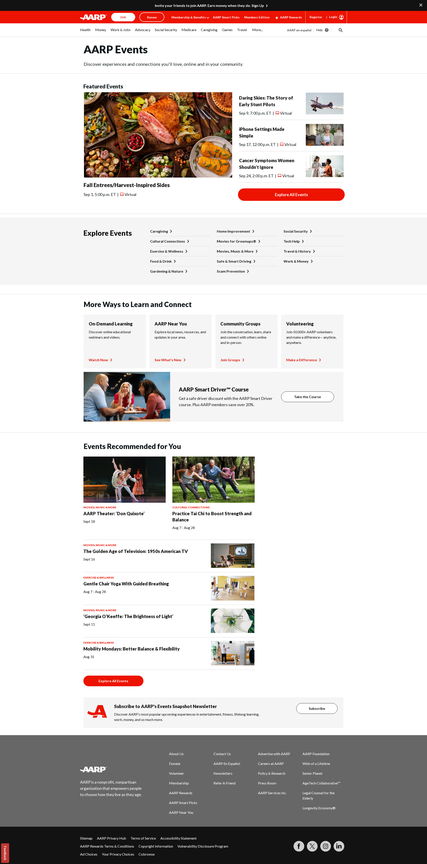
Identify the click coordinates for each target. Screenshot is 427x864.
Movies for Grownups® (236, 241)
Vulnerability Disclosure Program (202, 846)
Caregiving (159, 231)
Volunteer (176, 773)
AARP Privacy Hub (111, 838)
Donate (174, 763)
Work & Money (296, 261)
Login (333, 17)
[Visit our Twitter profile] (312, 846)
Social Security (296, 231)
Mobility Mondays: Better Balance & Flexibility (131, 648)
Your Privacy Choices (118, 854)
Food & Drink (161, 261)
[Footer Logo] (111, 769)
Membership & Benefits (188, 17)
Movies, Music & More (235, 251)
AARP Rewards (291, 17)
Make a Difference (301, 360)
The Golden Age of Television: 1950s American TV (135, 551)
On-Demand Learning (111, 323)
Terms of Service (143, 838)
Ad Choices (88, 854)
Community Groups (240, 323)
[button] (340, 30)
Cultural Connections (167, 241)
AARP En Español (227, 763)
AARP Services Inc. (272, 793)
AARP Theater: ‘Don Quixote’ (114, 513)
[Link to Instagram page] (325, 846)
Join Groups (230, 360)
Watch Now (98, 360)
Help (319, 30)
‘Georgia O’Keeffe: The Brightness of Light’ (128, 616)
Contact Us (222, 754)
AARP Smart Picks (226, 17)
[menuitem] (85, 32)
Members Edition (257, 17)
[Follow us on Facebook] (299, 846)
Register (316, 17)
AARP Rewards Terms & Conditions (107, 846)
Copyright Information (156, 846)
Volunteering (300, 323)
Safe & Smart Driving (234, 261)
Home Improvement (233, 231)
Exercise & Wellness (166, 251)
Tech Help (292, 241)
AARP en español (299, 30)
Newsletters (223, 773)
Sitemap (86, 838)
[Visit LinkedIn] (339, 846)
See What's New (168, 360)
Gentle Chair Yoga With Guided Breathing (126, 583)
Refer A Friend (225, 783)
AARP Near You (171, 323)
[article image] (158, 176)
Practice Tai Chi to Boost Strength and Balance (212, 516)
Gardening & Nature (166, 271)
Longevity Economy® (319, 808)
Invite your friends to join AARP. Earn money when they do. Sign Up (209, 5)
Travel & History (297, 251)
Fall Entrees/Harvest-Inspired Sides (127, 185)
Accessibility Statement (178, 838)
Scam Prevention (231, 271)
